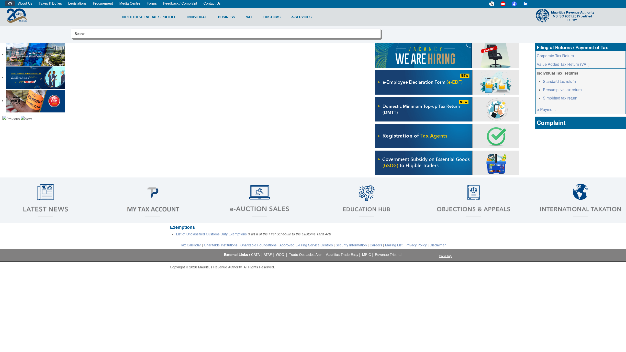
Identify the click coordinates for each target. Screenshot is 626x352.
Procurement (103, 3)
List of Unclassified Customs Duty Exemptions (211, 233)
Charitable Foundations (258, 244)
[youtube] (503, 3)
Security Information (351, 244)
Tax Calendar (190, 244)
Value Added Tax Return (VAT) (563, 64)
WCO (280, 254)
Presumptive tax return (562, 89)
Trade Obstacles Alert (306, 254)
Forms (152, 3)
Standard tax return (559, 81)
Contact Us (212, 3)
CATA (255, 254)
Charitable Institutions (220, 244)
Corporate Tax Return (555, 55)
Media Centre (129, 3)
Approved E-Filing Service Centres (306, 244)
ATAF (268, 254)
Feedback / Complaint (180, 3)
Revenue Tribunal (388, 254)
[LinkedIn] (525, 3)
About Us (25, 3)
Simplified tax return (560, 98)
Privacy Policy (416, 244)
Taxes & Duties (50, 3)
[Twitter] (491, 3)
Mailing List (393, 244)
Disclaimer (438, 244)
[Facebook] (514, 3)
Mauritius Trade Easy (341, 254)
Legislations (77, 3)
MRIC (366, 254)
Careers (376, 244)
